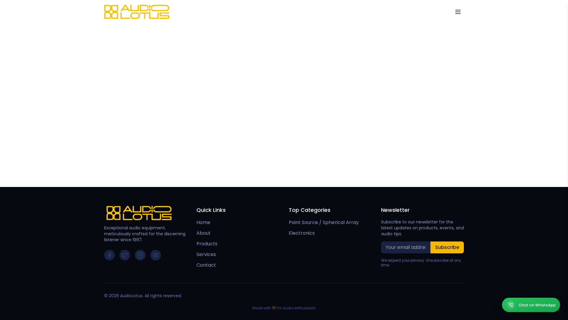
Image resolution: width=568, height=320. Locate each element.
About (203, 233)
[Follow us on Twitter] (125, 255)
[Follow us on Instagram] (140, 255)
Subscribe (447, 247)
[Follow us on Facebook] (109, 255)
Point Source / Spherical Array (324, 222)
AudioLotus (131, 296)
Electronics (302, 233)
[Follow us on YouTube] (155, 255)
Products (206, 243)
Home (203, 222)
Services (206, 254)
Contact (206, 265)
